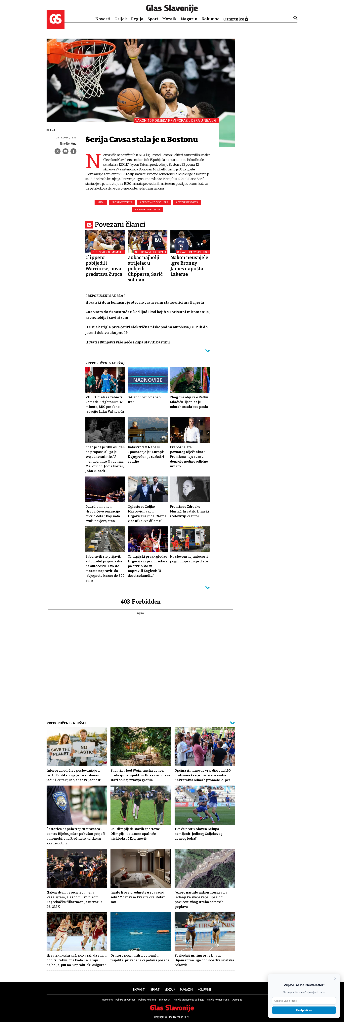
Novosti (102, 19)
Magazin (189, 19)
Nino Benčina (68, 143)
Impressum (165, 999)
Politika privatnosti (125, 999)
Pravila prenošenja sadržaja (189, 999)
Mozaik (169, 19)
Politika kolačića (147, 999)
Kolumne (210, 19)
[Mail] (65, 151)
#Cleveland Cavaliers (154, 202)
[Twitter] (58, 151)
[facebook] (73, 151)
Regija (137, 19)
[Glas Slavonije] (55, 26)
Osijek (120, 19)
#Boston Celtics (122, 202)
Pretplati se (304, 1010)
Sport (153, 19)
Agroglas (237, 999)
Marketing (107, 999)
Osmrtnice (233, 19)
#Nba (101, 202)
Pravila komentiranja (218, 999)
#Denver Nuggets (187, 202)
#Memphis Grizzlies (147, 209)
